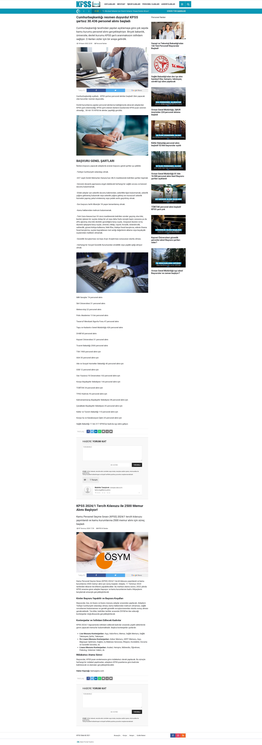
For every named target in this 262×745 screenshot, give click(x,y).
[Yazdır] (107, 431)
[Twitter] (92, 431)
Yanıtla (98, 493)
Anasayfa (117, 735)
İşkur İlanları (133, 4)
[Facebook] (88, 431)
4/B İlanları (109, 4)
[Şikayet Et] (139, 492)
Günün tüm (176, 11)
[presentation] (83, 11)
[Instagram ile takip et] (178, 735)
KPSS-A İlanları (103, 528)
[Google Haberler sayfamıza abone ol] (136, 90)
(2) (104, 493)
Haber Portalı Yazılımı (87, 742)
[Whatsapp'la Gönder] (99, 431)
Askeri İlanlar (168, 4)
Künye (125, 735)
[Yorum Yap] (111, 431)
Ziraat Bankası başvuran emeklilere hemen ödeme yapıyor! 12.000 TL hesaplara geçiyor (127, 11)
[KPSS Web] (88, 4)
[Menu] (182, 4)
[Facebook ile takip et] (96, 90)
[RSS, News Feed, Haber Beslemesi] (183, 735)
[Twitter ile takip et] (115, 90)
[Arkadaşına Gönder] (103, 431)
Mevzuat (121, 4)
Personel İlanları (150, 4)
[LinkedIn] (95, 431)
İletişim (131, 735)
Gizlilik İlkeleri (141, 735)
